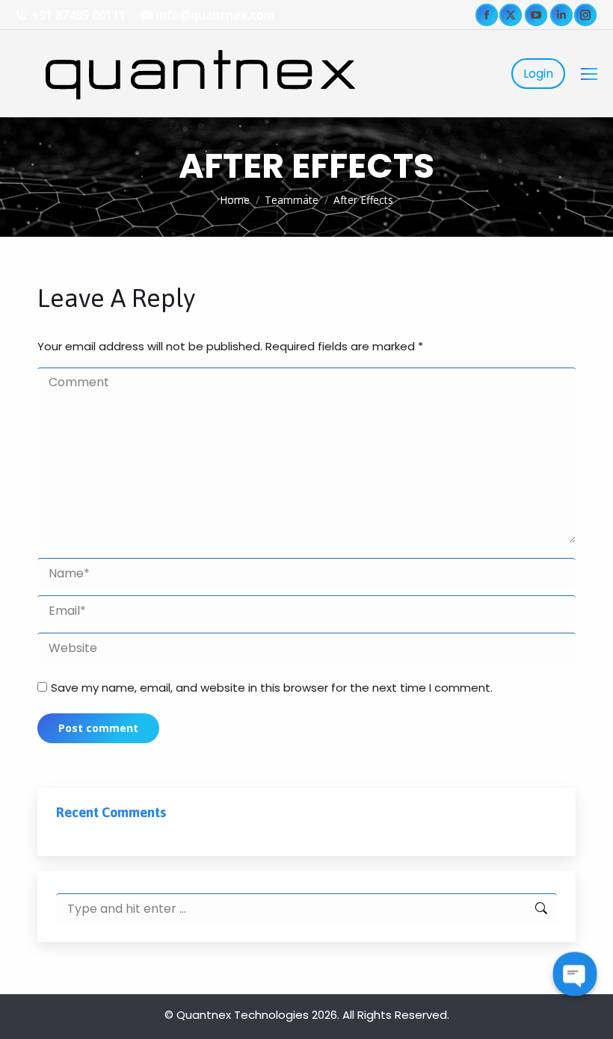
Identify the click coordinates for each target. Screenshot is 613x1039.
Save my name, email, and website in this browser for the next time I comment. (272, 687)
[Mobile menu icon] (589, 74)
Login (538, 73)
